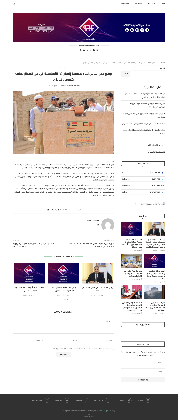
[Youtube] (84, 51)
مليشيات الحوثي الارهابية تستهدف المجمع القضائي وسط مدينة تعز (155, 306)
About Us (151, 3)
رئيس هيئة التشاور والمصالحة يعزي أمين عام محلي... (29, 289)
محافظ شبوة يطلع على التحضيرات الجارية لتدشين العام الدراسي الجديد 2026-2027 (132, 306)
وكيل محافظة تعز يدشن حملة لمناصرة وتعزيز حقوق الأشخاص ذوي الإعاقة (132, 243)
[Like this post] (61, 209)
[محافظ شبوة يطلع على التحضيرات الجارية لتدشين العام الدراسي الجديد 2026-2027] (131, 292)
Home (163, 3)
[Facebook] (90, 51)
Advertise (125, 3)
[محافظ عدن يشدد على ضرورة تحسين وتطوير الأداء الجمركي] (131, 261)
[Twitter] (87, 51)
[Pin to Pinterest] (53, 209)
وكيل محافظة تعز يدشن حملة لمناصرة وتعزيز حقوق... (63, 289)
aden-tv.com (74, 85)
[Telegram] (94, 51)
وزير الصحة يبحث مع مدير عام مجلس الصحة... (97, 289)
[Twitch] (97, 51)
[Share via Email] (48, 209)
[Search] (14, 4)
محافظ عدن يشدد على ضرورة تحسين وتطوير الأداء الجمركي (143, 123)
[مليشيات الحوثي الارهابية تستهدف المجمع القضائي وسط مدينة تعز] (154, 292)
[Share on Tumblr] (50, 209)
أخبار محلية (151, 62)
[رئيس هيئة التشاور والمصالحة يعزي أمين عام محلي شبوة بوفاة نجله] (29, 273)
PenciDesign (103, 410)
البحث (162, 68)
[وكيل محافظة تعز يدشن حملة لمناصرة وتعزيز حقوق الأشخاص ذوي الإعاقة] (63, 273)
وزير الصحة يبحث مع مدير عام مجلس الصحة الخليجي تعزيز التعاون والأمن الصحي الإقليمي (144, 95)
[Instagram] (80, 51)
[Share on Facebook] (58, 209)
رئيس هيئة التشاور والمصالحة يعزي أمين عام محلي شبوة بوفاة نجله (155, 275)
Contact (138, 3)
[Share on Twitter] (56, 209)
